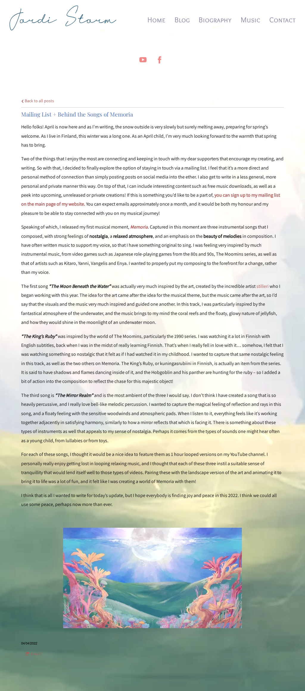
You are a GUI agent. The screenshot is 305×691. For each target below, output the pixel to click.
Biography (215, 19)
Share (36, 654)
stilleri (262, 286)
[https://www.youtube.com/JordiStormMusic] (143, 59)
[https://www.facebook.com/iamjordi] (159, 59)
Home (156, 19)
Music (250, 19)
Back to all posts (39, 100)
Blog (182, 19)
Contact (282, 19)
